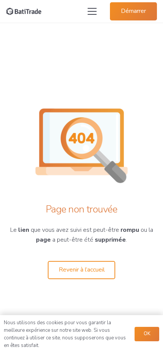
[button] (92, 11)
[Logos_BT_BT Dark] (24, 11)
